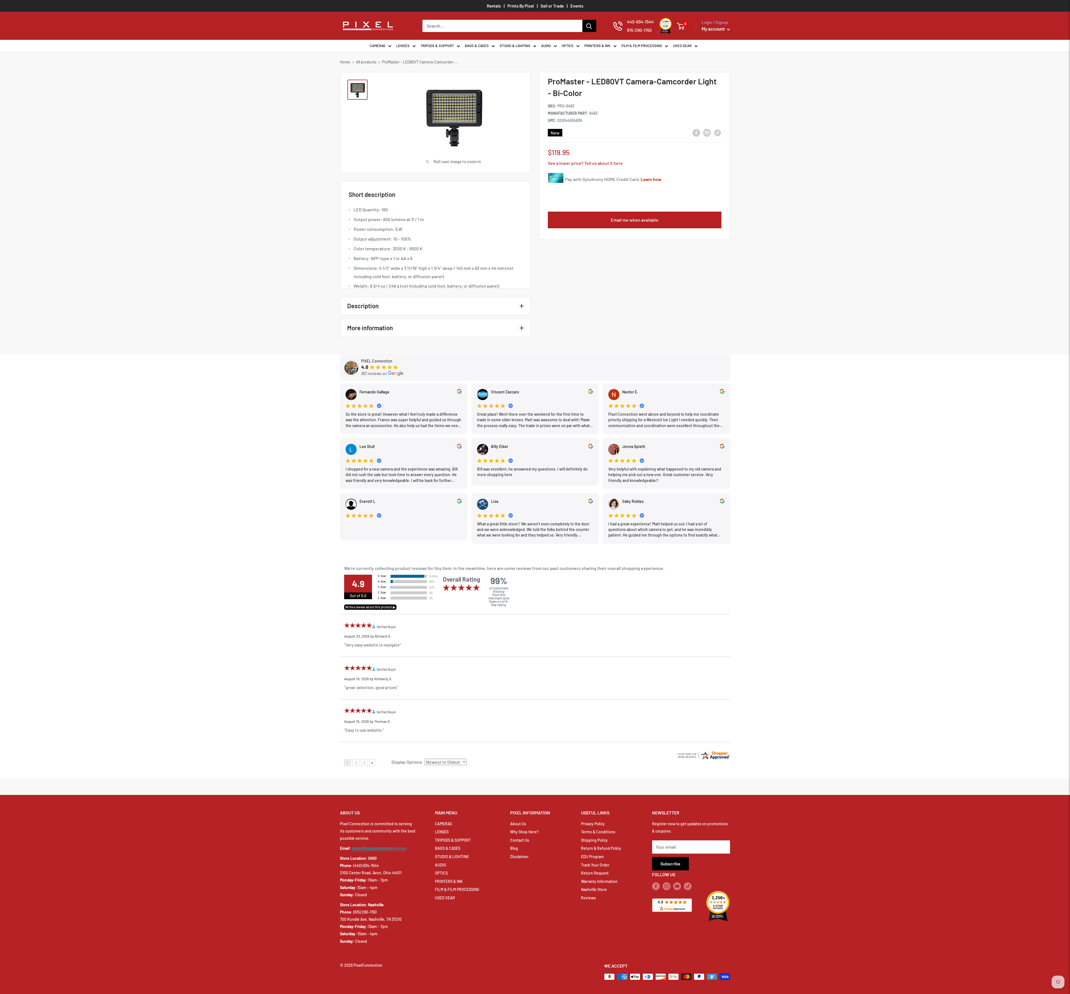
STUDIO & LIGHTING (515, 45)
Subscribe (670, 863)
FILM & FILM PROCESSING (641, 45)
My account (714, 28)
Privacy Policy (593, 823)
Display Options (406, 762)
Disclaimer (519, 856)
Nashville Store (594, 889)
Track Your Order (595, 865)
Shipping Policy (594, 840)
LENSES (403, 45)
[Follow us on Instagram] (666, 886)
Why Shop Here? (524, 831)
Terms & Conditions (598, 831)
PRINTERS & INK (597, 45)
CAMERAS (377, 45)
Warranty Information (599, 881)
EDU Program (592, 856)
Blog (514, 848)
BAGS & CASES (477, 45)
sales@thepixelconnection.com (379, 848)
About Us (518, 823)
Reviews (588, 897)
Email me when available (634, 219)
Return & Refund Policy (601, 848)
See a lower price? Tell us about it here (585, 163)
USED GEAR (682, 45)
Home (345, 62)
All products (366, 62)
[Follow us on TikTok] (688, 886)
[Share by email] (707, 132)
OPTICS (567, 45)
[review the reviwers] (459, 392)
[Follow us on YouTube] (677, 886)
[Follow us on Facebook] (656, 886)
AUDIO (546, 45)
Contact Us (519, 840)
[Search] (589, 26)
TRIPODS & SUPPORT (437, 45)
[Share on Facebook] (696, 132)
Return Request (595, 873)
